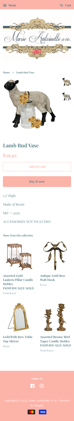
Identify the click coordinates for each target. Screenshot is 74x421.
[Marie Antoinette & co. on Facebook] (32, 386)
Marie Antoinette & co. (42, 400)
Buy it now (37, 181)
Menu (12, 5)
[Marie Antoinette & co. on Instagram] (41, 386)
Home (6, 72)
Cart (68, 5)
